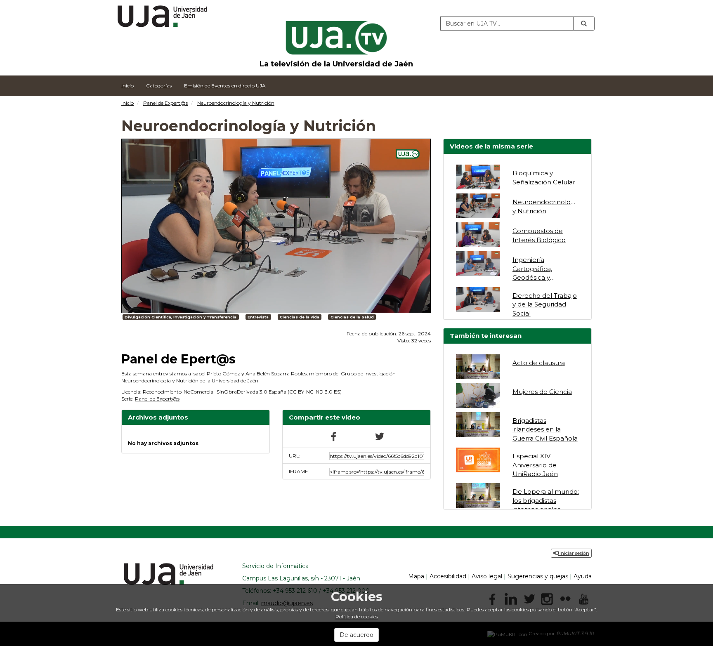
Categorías (159, 86)
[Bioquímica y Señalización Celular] (478, 177)
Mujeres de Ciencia (542, 392)
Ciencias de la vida (299, 317)
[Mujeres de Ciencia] (478, 395)
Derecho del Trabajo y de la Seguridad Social (544, 304)
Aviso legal (487, 576)
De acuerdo (356, 635)
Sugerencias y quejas (538, 576)
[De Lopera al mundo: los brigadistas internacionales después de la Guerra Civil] (478, 495)
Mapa (416, 576)
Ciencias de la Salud (352, 317)
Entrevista (258, 317)
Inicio (127, 86)
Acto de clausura (538, 363)
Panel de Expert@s (165, 103)
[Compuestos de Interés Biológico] (478, 234)
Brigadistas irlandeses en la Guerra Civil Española (545, 429)
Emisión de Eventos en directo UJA (225, 86)
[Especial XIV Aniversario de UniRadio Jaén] (478, 460)
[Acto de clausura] (478, 366)
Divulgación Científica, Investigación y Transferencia (180, 317)
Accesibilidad (448, 576)
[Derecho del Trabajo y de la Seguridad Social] (478, 299)
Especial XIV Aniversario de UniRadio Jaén (535, 465)
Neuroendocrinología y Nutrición (235, 103)
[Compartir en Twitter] (379, 436)
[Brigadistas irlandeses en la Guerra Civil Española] (478, 424)
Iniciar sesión (573, 553)
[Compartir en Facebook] (334, 436)
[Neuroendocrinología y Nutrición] (478, 205)
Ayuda (583, 576)
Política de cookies (356, 616)
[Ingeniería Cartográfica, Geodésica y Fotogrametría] (478, 263)
